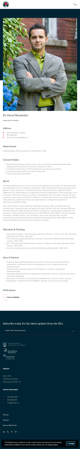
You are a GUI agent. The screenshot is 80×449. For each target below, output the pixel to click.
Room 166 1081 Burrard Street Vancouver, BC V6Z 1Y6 (12, 379)
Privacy (5, 415)
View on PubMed (13, 297)
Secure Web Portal (10, 425)
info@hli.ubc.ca (13, 403)
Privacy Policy (53, 445)
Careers (6, 420)
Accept (71, 443)
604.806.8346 (12, 397)
